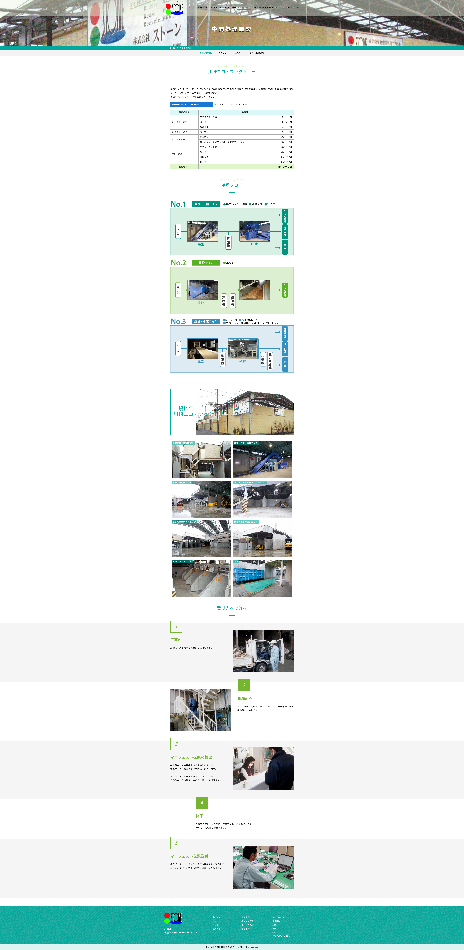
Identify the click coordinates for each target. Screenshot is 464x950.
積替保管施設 (229, 7)
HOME (172, 48)
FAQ (298, 7)
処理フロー (223, 53)
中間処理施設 (244, 7)
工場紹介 (239, 53)
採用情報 (266, 7)
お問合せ (290, 7)
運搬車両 (256, 7)
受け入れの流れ (257, 53)
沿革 (214, 921)
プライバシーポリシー (282, 936)
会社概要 (216, 917)
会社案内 (197, 7)
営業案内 (217, 7)
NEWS (274, 7)
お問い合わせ (278, 917)
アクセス (216, 925)
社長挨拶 (207, 7)
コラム (281, 7)
